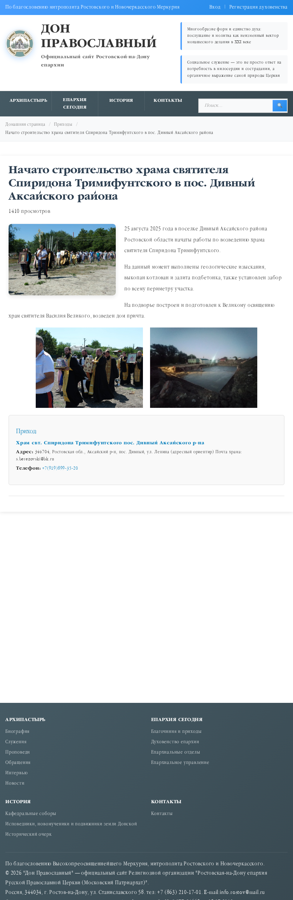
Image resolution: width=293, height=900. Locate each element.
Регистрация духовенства (258, 7)
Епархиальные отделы (175, 752)
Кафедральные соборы (30, 814)
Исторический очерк (28, 835)
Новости (15, 784)
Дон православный (99, 37)
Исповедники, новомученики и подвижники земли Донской (71, 824)
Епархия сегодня (75, 103)
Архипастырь (29, 100)
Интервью (16, 773)
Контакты (168, 100)
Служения (15, 742)
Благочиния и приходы (176, 732)
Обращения (18, 763)
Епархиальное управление (180, 763)
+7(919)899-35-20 (60, 468)
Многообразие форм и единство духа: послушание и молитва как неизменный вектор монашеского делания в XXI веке (233, 36)
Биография (17, 732)
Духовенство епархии (175, 742)
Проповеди (17, 752)
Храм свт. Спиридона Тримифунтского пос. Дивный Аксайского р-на (111, 443)
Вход (215, 7)
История (121, 100)
